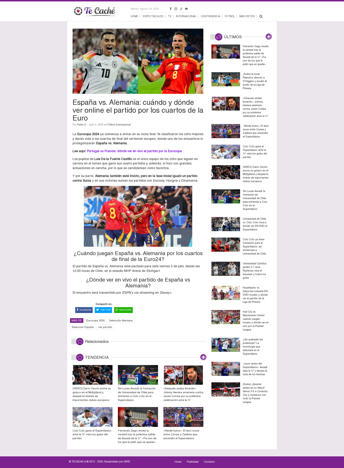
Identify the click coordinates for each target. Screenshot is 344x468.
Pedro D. (82, 124)
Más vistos (247, 16)
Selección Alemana (121, 320)
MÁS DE (77, 320)
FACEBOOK (85, 310)
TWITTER (105, 310)
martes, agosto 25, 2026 (145, 8)
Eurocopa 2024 (95, 320)
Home (134, 16)
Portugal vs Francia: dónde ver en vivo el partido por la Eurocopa (134, 151)
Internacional (186, 16)
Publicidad (193, 461)
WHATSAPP (125, 310)
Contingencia (210, 16)
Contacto (209, 461)
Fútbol (230, 16)
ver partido (105, 327)
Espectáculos (153, 16)
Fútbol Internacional (119, 124)
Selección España (83, 327)
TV (169, 16)
